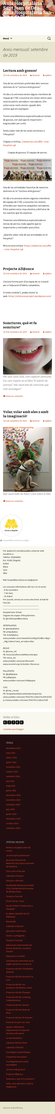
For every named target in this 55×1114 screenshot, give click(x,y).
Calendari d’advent (14, 926)
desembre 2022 (13, 748)
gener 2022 (11, 762)
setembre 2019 (13, 828)
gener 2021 (11, 790)
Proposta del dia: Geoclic (17, 1005)
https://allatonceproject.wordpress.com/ (29, 296)
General (35, 75)
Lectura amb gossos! (20, 71)
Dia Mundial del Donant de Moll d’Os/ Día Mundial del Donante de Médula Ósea (19, 888)
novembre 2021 (13, 767)
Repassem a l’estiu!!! (15, 956)
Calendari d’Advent (14, 875)
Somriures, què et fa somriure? (20, 325)
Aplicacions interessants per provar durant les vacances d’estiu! (19, 948)
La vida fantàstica (14, 1038)
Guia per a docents (14, 880)
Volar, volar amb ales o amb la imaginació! (25, 414)
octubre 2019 (12, 823)
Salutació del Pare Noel (16, 1042)
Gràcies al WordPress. (13, 1107)
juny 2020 (10, 809)
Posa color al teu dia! (15, 871)
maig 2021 (10, 785)
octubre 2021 (12, 771)
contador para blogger (13, 729)
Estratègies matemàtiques (18, 1052)
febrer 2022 (11, 757)
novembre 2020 (13, 799)
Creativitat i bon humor (16, 1056)
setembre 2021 (13, 776)
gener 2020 (11, 814)
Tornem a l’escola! (14, 896)
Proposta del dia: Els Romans (19, 1017)
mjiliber (48, 75)
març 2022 (10, 752)
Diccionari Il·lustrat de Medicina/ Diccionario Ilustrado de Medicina (20, 863)
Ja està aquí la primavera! (17, 855)
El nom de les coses (15, 901)
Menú (6, 38)
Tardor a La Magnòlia (15, 935)
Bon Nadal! (11, 921)
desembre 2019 (13, 818)
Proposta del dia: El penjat (18, 992)
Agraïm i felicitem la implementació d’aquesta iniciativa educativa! (17, 1030)
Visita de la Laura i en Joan (18, 1022)
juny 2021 (10, 781)
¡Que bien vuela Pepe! (16, 931)
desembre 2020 (13, 795)
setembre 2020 (13, 804)
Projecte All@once (18, 269)
